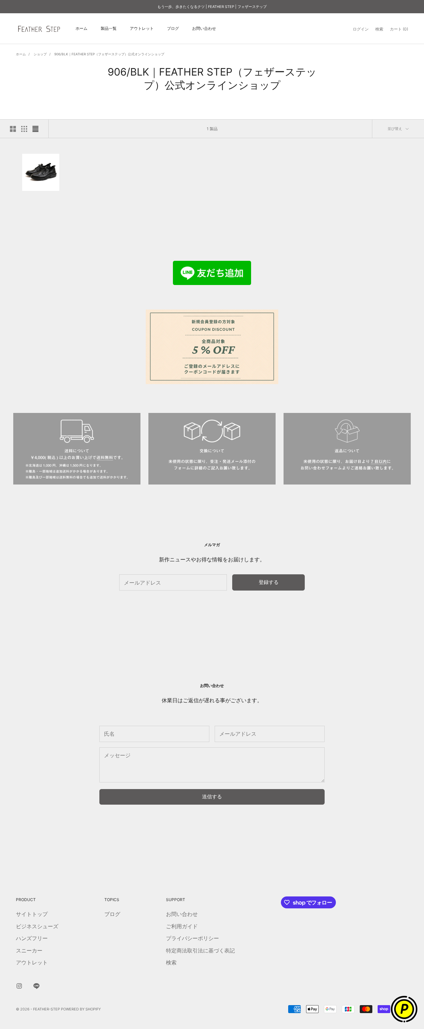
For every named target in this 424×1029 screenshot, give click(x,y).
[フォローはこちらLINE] (36, 986)
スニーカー (29, 950)
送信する (212, 796)
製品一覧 (109, 28)
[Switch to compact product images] (35, 129)
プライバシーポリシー (192, 938)
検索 (171, 962)
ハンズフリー (32, 938)
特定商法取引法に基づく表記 (200, 950)
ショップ (40, 54)
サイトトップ (32, 914)
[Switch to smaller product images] (24, 129)
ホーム (81, 28)
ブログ (173, 28)
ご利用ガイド (182, 926)
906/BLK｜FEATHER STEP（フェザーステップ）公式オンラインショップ (109, 54)
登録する (269, 582)
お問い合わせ (204, 28)
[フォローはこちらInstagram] (19, 986)
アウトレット (142, 28)
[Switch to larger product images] (13, 129)
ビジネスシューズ (37, 926)
